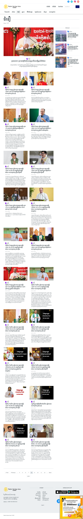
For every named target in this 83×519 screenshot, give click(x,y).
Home (5, 23)
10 (38, 473)
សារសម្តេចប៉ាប (52, 12)
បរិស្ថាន (45, 12)
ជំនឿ (18, 12)
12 (45, 473)
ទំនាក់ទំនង (60, 7)
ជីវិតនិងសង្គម (29, 12)
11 (42, 473)
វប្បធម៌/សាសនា (38, 12)
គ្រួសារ (23, 12)
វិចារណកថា (7, 12)
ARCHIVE (44, 494)
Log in (42, 505)
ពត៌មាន (13, 12)
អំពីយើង (54, 7)
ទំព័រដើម (48, 7)
